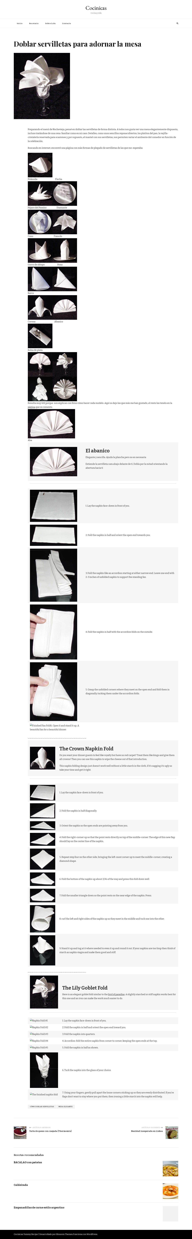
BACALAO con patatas (28, 1162)
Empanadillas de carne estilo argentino (39, 1207)
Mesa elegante (66, 1107)
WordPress (92, 1234)
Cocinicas (96, 8)
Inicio (20, 23)
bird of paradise (116, 994)
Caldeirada (21, 1185)
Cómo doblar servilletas (42, 1107)
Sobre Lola (50, 23)
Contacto (66, 23)
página (31, 407)
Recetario (34, 23)
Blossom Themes (64, 1234)
